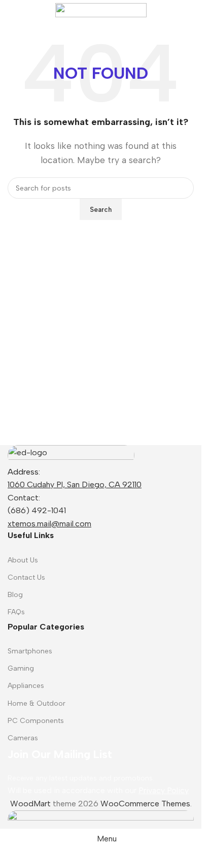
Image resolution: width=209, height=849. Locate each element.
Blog (15, 594)
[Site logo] (101, 9)
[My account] (190, 10)
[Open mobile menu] (12, 10)
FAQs (16, 612)
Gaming (21, 668)
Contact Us (26, 577)
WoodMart (30, 803)
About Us (23, 560)
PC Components (36, 720)
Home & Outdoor (36, 703)
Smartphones (30, 651)
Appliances (26, 685)
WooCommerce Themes (145, 803)
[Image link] (71, 454)
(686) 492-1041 (37, 510)
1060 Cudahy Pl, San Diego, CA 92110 (75, 484)
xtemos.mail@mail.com (49, 523)
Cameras (23, 738)
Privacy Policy (163, 790)
